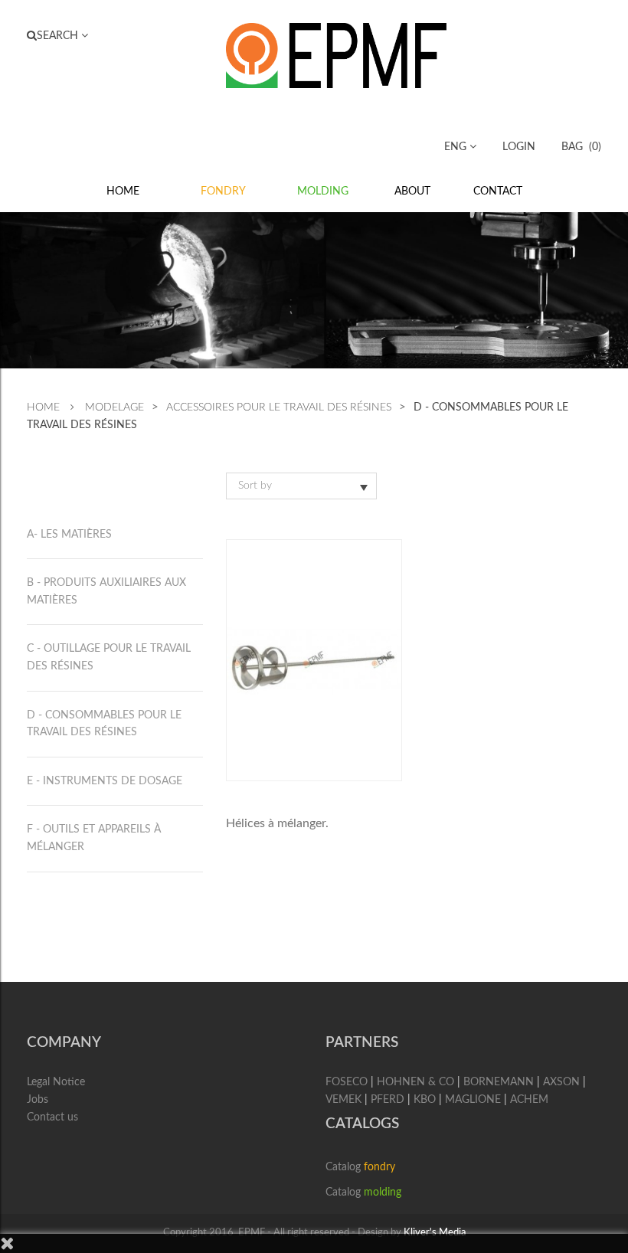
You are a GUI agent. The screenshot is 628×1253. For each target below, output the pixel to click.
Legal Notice (56, 1082)
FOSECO (346, 1082)
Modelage (114, 407)
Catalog (360, 1167)
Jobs (37, 1099)
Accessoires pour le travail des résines (278, 407)
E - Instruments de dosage (104, 781)
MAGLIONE (473, 1099)
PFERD (387, 1099)
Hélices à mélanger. (277, 823)
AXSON (561, 1082)
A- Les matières (69, 534)
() (581, 147)
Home (43, 407)
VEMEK (343, 1099)
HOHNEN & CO (415, 1082)
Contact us (52, 1117)
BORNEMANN (498, 1082)
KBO (425, 1099)
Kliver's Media (435, 1233)
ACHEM (529, 1099)
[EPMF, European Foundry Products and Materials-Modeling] (336, 54)
